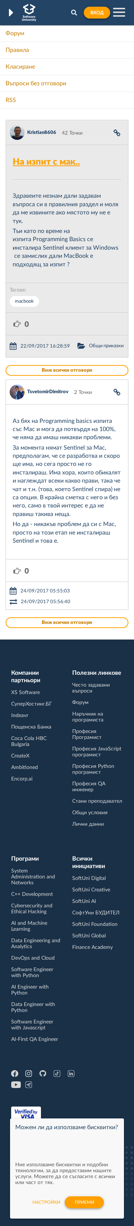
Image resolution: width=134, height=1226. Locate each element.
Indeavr (19, 715)
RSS (11, 100)
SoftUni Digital (89, 878)
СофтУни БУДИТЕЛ (95, 913)
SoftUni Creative (91, 890)
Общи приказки (106, 346)
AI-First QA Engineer (34, 1039)
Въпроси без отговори (36, 83)
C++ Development (32, 894)
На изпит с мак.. (46, 162)
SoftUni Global (89, 936)
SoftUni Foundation (95, 924)
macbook (24, 301)
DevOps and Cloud (33, 958)
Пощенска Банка (31, 727)
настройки (46, 1202)
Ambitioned (24, 767)
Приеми (84, 1202)
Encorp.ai (21, 779)
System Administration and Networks (33, 876)
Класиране (20, 67)
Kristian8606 (41, 132)
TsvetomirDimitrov (47, 392)
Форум (15, 33)
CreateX (20, 756)
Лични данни (88, 824)
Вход (96, 12)
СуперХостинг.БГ (31, 704)
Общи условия (90, 812)
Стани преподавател (97, 801)
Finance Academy (92, 947)
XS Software (25, 692)
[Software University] (29, 13)
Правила (17, 50)
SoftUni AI (84, 901)
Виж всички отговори (67, 370)
